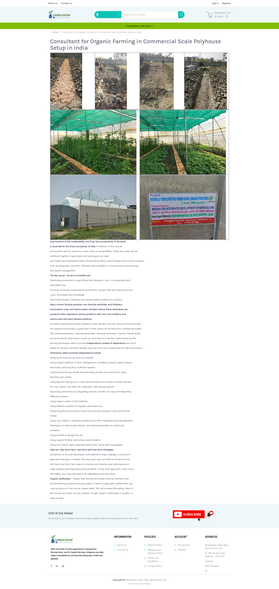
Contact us (66, 3)
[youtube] (63, 565)
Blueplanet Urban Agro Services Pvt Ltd (146, 579)
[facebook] (51, 565)
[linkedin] (57, 565)
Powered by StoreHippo (139, 583)
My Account (184, 545)
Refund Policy (155, 545)
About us (52, 3)
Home (55, 32)
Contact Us (123, 549)
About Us (122, 545)
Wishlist (182, 549)
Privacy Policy (155, 565)
